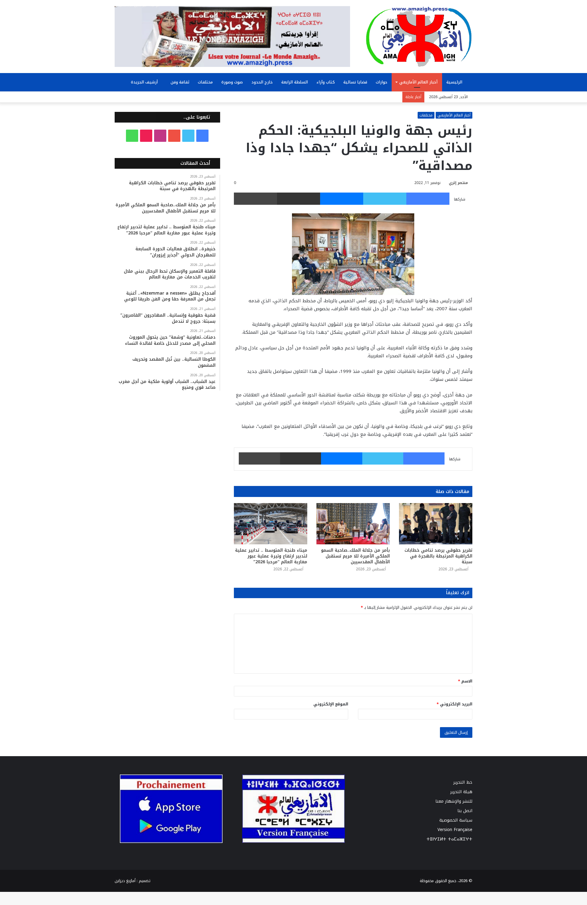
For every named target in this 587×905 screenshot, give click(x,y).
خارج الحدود (262, 82)
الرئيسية (454, 82)
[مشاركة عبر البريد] (298, 199)
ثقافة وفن (180, 82)
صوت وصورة (232, 82)
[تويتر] (384, 199)
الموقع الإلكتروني (330, 704)
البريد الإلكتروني (454, 704)
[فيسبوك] (427, 199)
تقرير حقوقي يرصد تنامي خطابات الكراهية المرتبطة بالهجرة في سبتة (438, 556)
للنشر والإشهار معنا (453, 801)
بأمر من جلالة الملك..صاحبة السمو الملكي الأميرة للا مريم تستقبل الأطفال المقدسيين (355, 556)
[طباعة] (255, 199)
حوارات (381, 82)
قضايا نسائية (355, 82)
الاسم (465, 681)
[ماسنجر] (341, 199)
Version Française (454, 829)
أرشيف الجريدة (145, 82)
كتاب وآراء (325, 82)
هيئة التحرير (461, 792)
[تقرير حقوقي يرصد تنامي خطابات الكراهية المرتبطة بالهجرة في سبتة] (435, 523)
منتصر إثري (458, 182)
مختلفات (205, 82)
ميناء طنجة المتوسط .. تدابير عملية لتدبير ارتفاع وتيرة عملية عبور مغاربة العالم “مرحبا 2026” (271, 556)
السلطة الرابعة (294, 82)
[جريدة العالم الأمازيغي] (418, 36)
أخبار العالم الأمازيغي (418, 82)
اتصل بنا (464, 811)
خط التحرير (462, 782)
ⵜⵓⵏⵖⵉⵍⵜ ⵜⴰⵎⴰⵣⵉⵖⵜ (449, 839)
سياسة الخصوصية (455, 820)
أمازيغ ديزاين (125, 881)
